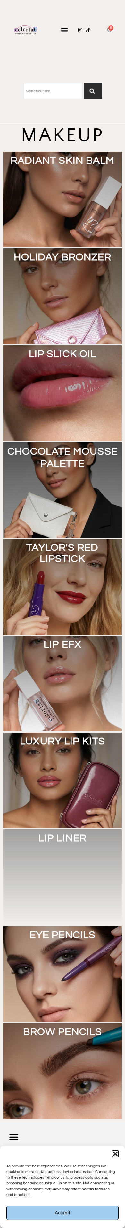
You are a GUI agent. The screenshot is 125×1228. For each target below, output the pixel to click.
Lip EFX (62, 644)
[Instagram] (80, 30)
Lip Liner (62, 838)
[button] (115, 1154)
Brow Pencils (62, 1032)
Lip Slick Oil (62, 354)
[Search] (93, 91)
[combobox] (52, 91)
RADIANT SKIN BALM (63, 160)
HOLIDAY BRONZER (63, 257)
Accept (62, 1212)
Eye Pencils (62, 935)
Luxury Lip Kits (62, 741)
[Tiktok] (88, 30)
